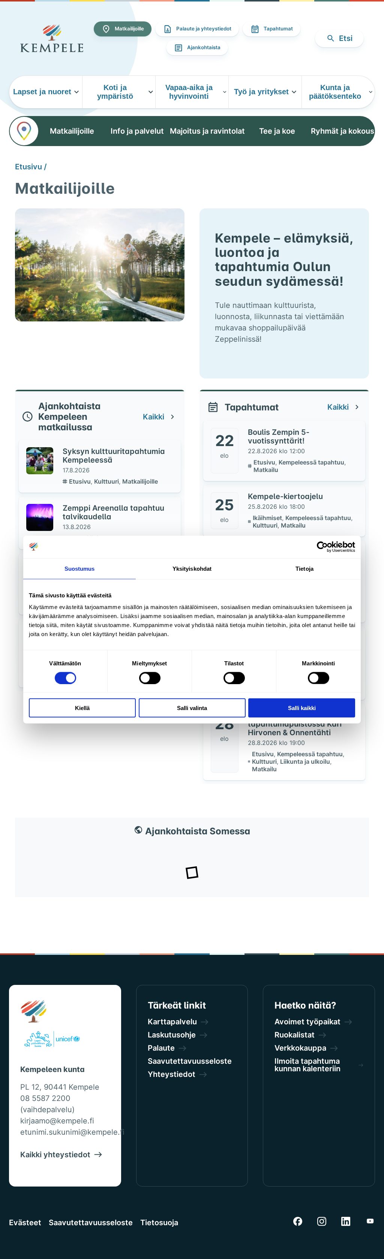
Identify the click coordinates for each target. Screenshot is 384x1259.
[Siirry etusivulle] (51, 38)
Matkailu (266, 469)
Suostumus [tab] (79, 568)
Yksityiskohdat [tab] (192, 568)
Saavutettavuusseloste (91, 1222)
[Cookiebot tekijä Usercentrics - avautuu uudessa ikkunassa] (322, 546)
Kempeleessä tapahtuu (312, 462)
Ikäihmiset (268, 518)
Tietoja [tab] (305, 568)
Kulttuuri (107, 481)
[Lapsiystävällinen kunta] (52, 1040)
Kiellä (82, 708)
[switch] (149, 678)
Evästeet (25, 1222)
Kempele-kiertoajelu (285, 496)
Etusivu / (31, 166)
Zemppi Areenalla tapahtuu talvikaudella (113, 512)
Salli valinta (192, 708)
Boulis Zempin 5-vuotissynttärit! (278, 436)
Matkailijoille (140, 481)
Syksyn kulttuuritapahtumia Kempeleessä (114, 455)
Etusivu (80, 481)
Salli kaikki (302, 708)
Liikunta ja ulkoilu (306, 761)
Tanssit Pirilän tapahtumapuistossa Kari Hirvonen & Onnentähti (295, 724)
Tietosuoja (159, 1222)
